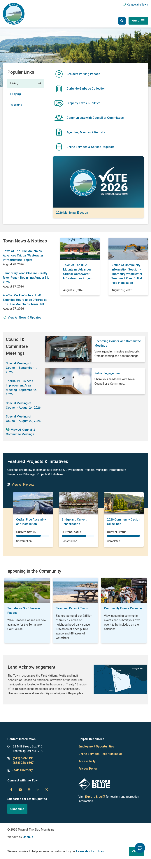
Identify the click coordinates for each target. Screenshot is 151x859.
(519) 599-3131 (23, 758)
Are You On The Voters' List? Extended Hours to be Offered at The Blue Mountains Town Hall (25, 300)
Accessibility (87, 761)
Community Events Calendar (123, 608)
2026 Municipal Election (72, 212)
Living (14, 83)
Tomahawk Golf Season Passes (23, 611)
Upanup (28, 837)
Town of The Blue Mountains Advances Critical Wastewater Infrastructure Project (23, 255)
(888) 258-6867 (23, 762)
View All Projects (23, 484)
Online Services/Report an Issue (100, 754)
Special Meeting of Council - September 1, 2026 (21, 368)
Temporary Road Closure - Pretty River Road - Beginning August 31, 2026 (26, 277)
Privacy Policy (87, 768)
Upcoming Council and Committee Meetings (117, 343)
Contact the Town (137, 4)
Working (16, 105)
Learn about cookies (90, 851)
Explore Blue (93, 796)
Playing (15, 94)
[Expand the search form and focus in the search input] (122, 21)
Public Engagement (107, 373)
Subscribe (17, 809)
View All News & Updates (24, 317)
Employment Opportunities (96, 746)
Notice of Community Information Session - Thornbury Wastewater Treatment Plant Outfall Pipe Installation (127, 274)
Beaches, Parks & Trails (72, 608)
